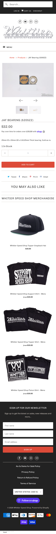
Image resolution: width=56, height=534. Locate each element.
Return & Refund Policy (28, 478)
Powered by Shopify (40, 508)
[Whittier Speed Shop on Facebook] (20, 21)
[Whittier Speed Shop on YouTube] (25, 21)
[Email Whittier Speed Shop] (36, 21)
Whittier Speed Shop (22, 508)
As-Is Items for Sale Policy (28, 466)
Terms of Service (28, 483)
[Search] (6, 4)
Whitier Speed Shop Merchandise (28, 198)
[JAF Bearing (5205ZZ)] (28, 80)
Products (22, 58)
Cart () (27, 11)
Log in (16, 11)
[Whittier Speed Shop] (28, 32)
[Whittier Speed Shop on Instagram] (31, 21)
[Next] (35, 100)
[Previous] (20, 100)
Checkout (37, 11)
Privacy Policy (28, 472)
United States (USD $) (27, 492)
